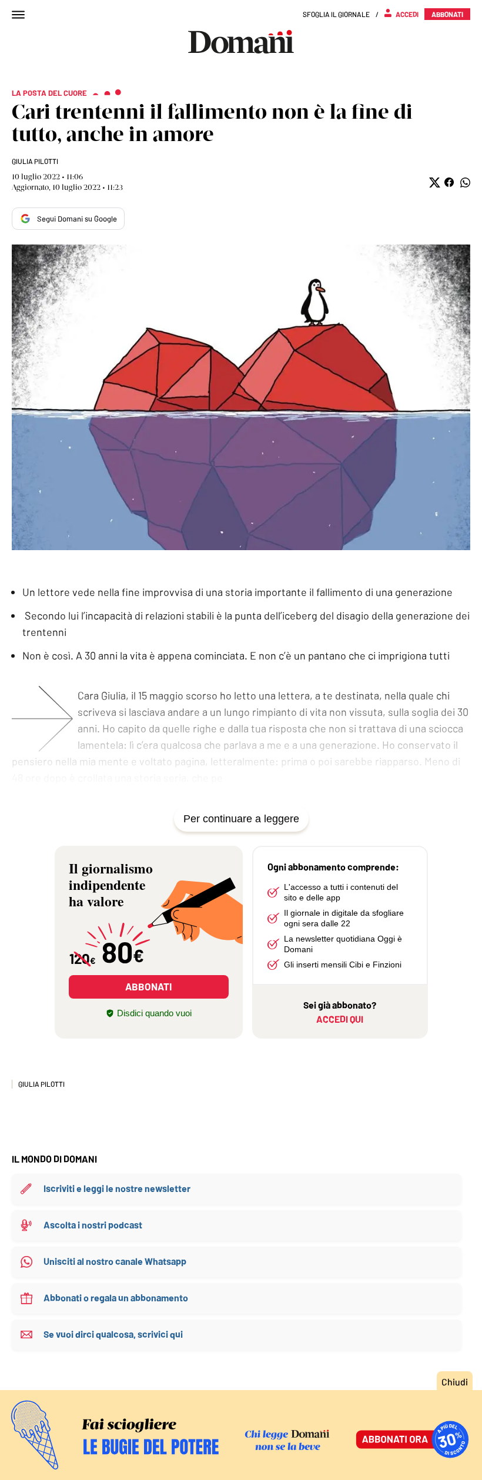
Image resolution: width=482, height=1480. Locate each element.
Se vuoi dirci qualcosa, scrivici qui (113, 1334)
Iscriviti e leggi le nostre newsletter (116, 1188)
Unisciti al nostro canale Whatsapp (114, 1261)
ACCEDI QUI (339, 1018)
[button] (434, 182)
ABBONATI (148, 986)
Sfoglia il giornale (336, 14)
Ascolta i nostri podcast (92, 1224)
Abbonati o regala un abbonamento (115, 1297)
